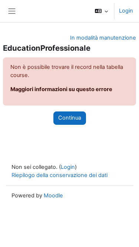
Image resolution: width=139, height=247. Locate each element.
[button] (101, 11)
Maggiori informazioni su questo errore (61, 89)
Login (126, 10)
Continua (69, 117)
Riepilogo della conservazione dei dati (59, 175)
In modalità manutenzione (103, 37)
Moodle (53, 195)
